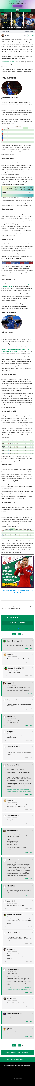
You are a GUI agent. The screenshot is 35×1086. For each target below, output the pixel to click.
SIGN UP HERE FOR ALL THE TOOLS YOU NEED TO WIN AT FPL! (17, 591)
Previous (10, 634)
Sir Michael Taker (13, 747)
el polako (9, 683)
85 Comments (12, 617)
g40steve (10, 654)
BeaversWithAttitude (13, 1014)
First (14, 634)
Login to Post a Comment (17, 623)
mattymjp (10, 732)
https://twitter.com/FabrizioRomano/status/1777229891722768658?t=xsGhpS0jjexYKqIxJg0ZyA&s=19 (19, 790)
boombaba (10, 716)
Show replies (24, 628)
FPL (2, 14)
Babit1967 (10, 886)
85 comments (30, 31)
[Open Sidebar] (33, 10)
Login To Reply (28, 648)
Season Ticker (10, 163)
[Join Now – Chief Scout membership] (17, 4)
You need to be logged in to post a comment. (16, 1052)
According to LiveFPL (7, 61)
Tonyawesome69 (12, 700)
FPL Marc (4, 606)
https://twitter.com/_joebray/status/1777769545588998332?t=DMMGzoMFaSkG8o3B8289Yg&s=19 (19, 988)
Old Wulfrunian (11, 831)
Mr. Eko (9, 998)
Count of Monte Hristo (13, 641)
